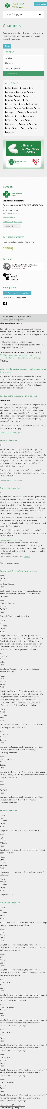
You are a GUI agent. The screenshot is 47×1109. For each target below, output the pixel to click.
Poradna (8, 58)
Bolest (19, 100)
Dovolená (33, 112)
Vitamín (32, 92)
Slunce (17, 128)
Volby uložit (17, 1105)
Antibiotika (22, 92)
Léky (9, 88)
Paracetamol (30, 96)
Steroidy (20, 120)
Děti (32, 88)
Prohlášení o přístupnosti (12, 221)
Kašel (9, 128)
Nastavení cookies (33, 352)
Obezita (10, 100)
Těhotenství (32, 104)
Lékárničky (20, 108)
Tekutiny (10, 132)
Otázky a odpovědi (12, 68)
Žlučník (34, 124)
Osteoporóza (12, 104)
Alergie (23, 112)
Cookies (27, 556)
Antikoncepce (12, 124)
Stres (22, 104)
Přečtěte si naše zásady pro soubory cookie (17, 355)
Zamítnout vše (6, 1105)
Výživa (16, 88)
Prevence (11, 92)
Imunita (24, 88)
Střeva (30, 108)
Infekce (19, 96)
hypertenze (29, 116)
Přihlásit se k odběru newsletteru (17, 293)
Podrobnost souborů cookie (11, 432)
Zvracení (24, 124)
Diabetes (10, 120)
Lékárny (10, 96)
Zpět (8, 46)
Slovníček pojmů (11, 73)
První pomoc (12, 112)
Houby (19, 116)
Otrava (35, 128)
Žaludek (10, 116)
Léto (26, 100)
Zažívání (10, 108)
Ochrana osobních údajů (31, 358)
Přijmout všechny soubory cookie (12, 352)
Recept (26, 128)
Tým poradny (10, 63)
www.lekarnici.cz (9, 217)
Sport (29, 120)
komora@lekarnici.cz (15, 213)
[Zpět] (1, 560)
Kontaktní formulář (11, 226)
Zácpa (38, 108)
